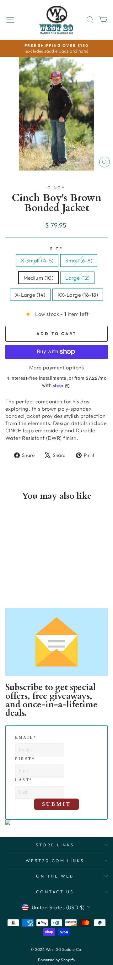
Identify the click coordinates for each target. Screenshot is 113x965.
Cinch (56, 187)
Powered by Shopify (56, 959)
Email (25, 737)
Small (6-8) (78, 260)
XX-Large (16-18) (77, 294)
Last (24, 780)
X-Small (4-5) (37, 260)
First (25, 759)
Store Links (55, 844)
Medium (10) (39, 277)
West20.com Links (55, 860)
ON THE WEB (55, 875)
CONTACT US (55, 891)
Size (56, 248)
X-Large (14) (30, 294)
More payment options (56, 367)
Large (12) (77, 277)
